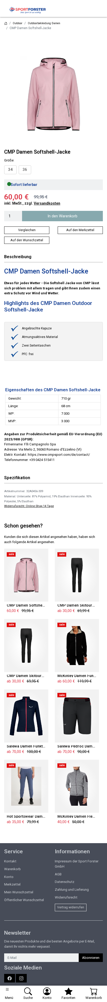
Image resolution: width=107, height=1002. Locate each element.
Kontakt (10, 861)
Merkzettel (12, 884)
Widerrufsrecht (66, 897)
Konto (9, 877)
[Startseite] (5, 23)
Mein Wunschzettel (18, 892)
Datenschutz (64, 882)
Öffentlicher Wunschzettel (24, 900)
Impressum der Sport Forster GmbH (76, 863)
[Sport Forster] (29, 10)
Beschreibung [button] (17, 256)
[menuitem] (10, 169)
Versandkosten (47, 203)
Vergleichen (27, 230)
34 (10, 169)
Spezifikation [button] (17, 477)
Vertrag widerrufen (70, 907)
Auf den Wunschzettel (26, 240)
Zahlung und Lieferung (72, 890)
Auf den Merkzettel (80, 230)
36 (25, 169)
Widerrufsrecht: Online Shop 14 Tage (29, 506)
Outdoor (17, 23)
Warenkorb (12, 869)
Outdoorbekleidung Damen (44, 23)
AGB (58, 874)
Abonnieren (90, 958)
